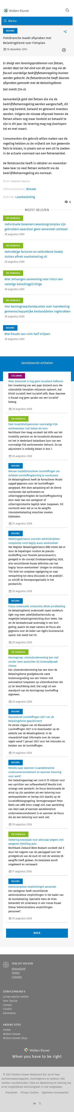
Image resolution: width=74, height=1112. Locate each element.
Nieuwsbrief (18, 968)
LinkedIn (17, 977)
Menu (12, 21)
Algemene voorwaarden (55, 1092)
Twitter (16, 972)
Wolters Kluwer (11, 1034)
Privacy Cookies (29, 1092)
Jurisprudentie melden (16, 996)
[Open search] (67, 10)
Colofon (7, 1009)
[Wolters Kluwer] (16, 10)
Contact (7, 1005)
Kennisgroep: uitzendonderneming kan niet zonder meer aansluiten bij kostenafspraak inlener (33, 661)
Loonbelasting (25, 197)
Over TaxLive (10, 1000)
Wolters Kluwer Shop (15, 1038)
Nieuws (31, 189)
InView (7, 1029)
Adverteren (9, 1013)
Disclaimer (11, 1092)
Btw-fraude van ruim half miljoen (27, 334)
